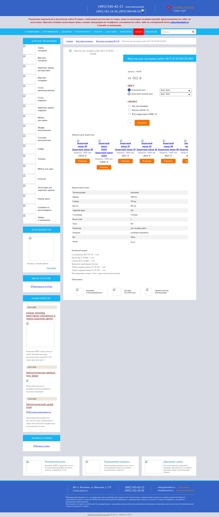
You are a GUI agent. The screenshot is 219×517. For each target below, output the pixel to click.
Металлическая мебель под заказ (40, 374)
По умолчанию (139, 106)
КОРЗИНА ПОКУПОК (184, 7)
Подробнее (51, 268)
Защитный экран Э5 (82, 149)
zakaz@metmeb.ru (179, 22)
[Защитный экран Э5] (82, 143)
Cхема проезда (80, 490)
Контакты (126, 32)
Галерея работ (83, 32)
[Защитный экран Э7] (125, 143)
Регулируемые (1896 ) (144, 114)
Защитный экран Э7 (125, 149)
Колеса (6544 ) (140, 110)
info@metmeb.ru (166, 490)
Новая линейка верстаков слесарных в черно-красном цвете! (40, 315)
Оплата (98, 32)
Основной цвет (138, 90)
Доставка (111, 32)
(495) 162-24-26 (134, 490)
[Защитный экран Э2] (147, 143)
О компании (32, 32)
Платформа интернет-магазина (99, 515)
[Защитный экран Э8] (168, 143)
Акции (138, 32)
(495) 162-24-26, (107, 11)
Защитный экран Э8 (168, 149)
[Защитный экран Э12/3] (104, 145)
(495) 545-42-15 (110, 6)
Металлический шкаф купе (39, 406)
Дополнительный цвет (142, 94)
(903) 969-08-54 (130, 11)
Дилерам (66, 32)
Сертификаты (50, 32)
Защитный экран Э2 (146, 149)
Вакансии (151, 32)
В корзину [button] (142, 123)
